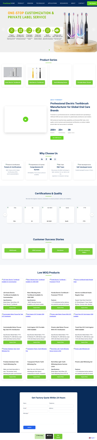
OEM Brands (12, 250)
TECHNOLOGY (40, 3)
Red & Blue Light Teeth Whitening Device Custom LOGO (59, 364)
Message (26, 413)
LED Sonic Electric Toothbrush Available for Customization (11, 295)
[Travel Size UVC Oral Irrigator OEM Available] (84, 319)
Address (51, 408)
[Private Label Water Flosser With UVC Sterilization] (60, 319)
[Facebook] (46, 159)
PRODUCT (21, 3)
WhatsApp (40, 435)
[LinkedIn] (42, 159)
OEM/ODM (30, 3)
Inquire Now (12, 307)
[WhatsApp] (55, 159)
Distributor (60, 250)
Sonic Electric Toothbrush (12, 82)
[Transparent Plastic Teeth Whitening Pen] (36, 353)
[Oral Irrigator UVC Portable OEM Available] (36, 319)
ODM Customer (36, 250)
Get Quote (58, 436)
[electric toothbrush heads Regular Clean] (84, 284)
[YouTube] (50, 159)
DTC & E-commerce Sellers (84, 251)
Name (24, 403)
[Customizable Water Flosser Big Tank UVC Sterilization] (12, 319)
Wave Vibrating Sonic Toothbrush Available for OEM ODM (35, 295)
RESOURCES (64, 3)
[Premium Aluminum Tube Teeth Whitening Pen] (12, 353)
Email (25, 408)
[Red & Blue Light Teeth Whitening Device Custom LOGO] (60, 353)
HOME (13, 3)
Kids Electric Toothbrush (37, 82)
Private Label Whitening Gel (83, 362)
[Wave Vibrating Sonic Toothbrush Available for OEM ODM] (36, 284)
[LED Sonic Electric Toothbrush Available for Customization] (12, 284)
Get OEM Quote (57, 137)
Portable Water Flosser (84, 82)
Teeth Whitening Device (60, 82)
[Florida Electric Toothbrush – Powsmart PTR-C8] (60, 284)
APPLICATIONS (52, 3)
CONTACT (81, 3)
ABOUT (73, 3)
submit (29, 427)
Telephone (51, 403)
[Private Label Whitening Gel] (84, 353)
